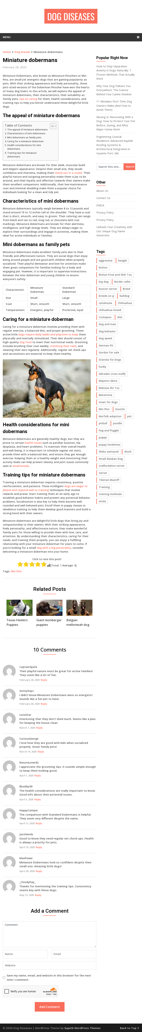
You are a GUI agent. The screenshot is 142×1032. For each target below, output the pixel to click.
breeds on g (106, 296)
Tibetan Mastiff (109, 480)
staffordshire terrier (112, 465)
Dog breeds (22, 52)
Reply (44, 680)
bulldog (124, 296)
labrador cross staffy (112, 374)
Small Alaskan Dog (111, 458)
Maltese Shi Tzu (109, 388)
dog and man (107, 324)
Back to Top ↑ (129, 1028)
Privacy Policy (105, 212)
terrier (103, 473)
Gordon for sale (109, 352)
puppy (103, 437)
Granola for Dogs (110, 359)
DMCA (100, 205)
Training (104, 487)
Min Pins (16, 571)
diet (119, 317)
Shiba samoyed (109, 451)
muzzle (120, 409)
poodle (117, 423)
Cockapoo (105, 317)
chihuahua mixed (110, 310)
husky (102, 366)
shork (127, 451)
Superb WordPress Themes (82, 1028)
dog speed (105, 338)
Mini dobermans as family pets (24, 137)
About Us (102, 191)
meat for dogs (108, 402)
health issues (33, 442)
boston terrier (108, 289)
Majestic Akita (108, 380)
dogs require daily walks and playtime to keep (48, 334)
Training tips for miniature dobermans (22, 154)
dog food (26, 342)
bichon (103, 267)
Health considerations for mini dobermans (24, 147)
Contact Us (103, 198)
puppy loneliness (109, 444)
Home (7, 52)
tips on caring (28, 99)
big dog (104, 281)
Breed (126, 289)
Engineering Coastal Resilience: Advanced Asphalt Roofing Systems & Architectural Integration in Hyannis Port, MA (114, 145)
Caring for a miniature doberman (25, 141)
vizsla (102, 501)
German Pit (106, 345)
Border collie (122, 281)
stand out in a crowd (68, 173)
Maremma (105, 395)
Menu (7, 37)
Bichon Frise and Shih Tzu (115, 274)
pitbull (103, 423)
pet (129, 416)
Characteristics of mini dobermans (26, 133)
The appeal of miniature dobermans (27, 129)
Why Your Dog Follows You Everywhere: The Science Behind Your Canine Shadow (113, 90)
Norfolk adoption (110, 416)
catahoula (105, 303)
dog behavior (107, 331)
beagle (122, 260)
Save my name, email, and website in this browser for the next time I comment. (49, 977)
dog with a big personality (54, 547)
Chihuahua (125, 303)
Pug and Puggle (109, 430)
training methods (110, 494)
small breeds (21, 466)
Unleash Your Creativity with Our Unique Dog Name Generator (114, 231)
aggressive (105, 260)
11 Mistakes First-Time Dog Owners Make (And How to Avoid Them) (114, 105)
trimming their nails (63, 346)
